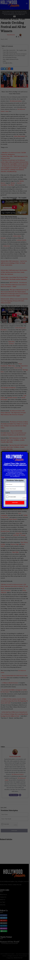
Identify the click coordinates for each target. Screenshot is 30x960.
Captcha (7, 492)
